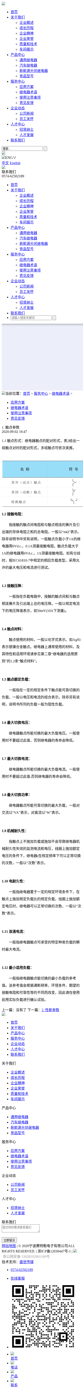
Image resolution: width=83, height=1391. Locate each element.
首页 (14, 12)
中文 (5, 163)
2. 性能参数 (50, 1010)
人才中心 (18, 124)
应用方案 (26, 87)
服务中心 (18, 81)
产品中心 (18, 55)
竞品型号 (26, 76)
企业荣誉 (26, 39)
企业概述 (26, 23)
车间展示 (26, 49)
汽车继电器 (28, 65)
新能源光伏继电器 (33, 71)
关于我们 (18, 17)
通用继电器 (28, 60)
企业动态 (18, 108)
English (15, 163)
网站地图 (9, 1246)
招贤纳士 (26, 129)
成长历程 (26, 28)
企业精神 (26, 33)
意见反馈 (26, 103)
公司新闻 (26, 113)
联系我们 (18, 140)
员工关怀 (26, 119)
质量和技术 (28, 44)
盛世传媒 (26, 1262)
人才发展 (26, 135)
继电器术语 (28, 92)
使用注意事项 (30, 97)
